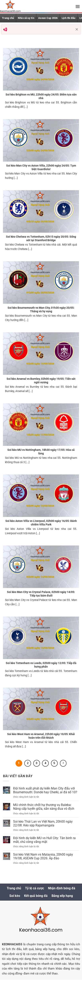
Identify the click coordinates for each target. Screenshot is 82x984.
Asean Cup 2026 (48, 17)
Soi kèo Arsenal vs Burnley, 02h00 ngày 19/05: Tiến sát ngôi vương (41, 380)
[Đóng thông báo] (77, 29)
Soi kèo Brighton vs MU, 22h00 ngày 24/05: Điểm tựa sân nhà (41, 96)
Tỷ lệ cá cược (34, 888)
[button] (77, 6)
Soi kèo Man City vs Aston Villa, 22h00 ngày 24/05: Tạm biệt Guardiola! (41, 167)
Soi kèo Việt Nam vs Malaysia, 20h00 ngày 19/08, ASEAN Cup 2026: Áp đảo (43, 856)
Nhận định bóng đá (61, 888)
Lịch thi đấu (68, 17)
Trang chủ (14, 888)
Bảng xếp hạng (62, 896)
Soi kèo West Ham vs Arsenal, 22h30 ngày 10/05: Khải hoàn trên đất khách (41, 735)
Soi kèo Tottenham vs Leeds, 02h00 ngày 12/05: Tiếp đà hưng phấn (41, 664)
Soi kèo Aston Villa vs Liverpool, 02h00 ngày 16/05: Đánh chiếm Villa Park (41, 522)
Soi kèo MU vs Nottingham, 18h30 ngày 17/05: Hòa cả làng (41, 451)
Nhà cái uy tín (26, 17)
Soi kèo (14, 896)
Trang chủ (8, 17)
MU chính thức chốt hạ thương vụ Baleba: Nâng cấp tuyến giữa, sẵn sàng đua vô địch (43, 807)
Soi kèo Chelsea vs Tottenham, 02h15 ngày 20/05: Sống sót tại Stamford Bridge (41, 238)
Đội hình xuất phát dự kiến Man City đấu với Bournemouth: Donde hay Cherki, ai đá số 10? (45, 790)
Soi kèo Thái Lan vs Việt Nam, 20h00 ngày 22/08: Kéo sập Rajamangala (43, 823)
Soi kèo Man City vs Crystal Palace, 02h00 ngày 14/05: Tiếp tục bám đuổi (41, 593)
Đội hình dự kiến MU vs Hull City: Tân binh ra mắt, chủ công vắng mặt (44, 840)
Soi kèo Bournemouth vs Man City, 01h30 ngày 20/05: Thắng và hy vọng (41, 309)
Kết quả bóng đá (36, 896)
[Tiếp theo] (63, 763)
